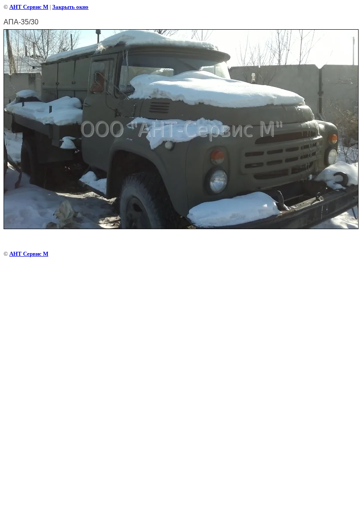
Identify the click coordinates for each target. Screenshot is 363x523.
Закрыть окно (70, 7)
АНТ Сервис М (28, 7)
